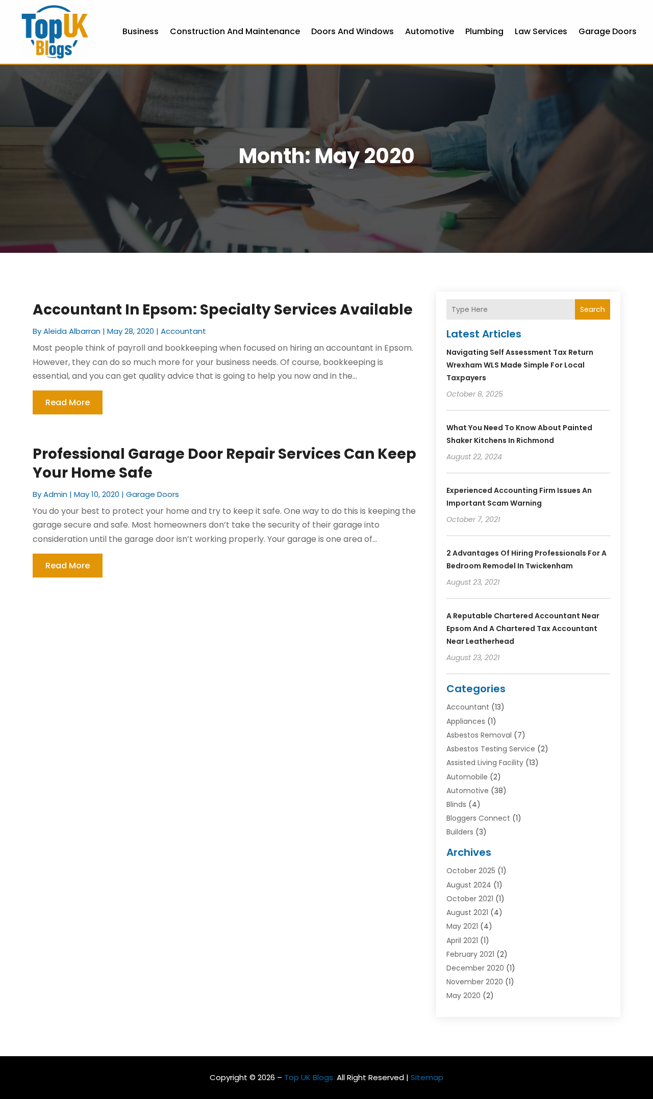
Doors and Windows (352, 31)
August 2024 (468, 885)
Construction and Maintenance (235, 31)
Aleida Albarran (72, 331)
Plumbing (484, 31)
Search (592, 309)
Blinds (456, 804)
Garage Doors (608, 31)
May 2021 (462, 926)
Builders (459, 832)
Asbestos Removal (479, 735)
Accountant (183, 331)
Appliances (465, 721)
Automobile (467, 777)
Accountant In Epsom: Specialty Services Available (223, 310)
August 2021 (467, 912)
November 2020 (474, 982)
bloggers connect (478, 818)
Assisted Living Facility (484, 762)
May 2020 (463, 995)
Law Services (541, 31)
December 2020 (475, 968)
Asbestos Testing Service (490, 749)
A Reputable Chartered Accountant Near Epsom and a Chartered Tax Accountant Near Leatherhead (522, 628)
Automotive (429, 31)
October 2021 (469, 899)
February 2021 (470, 954)
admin (55, 494)
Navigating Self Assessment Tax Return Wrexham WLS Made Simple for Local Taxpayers (519, 365)
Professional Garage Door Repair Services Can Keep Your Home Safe (224, 463)
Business (140, 31)
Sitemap (427, 1077)
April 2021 (462, 940)
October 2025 (470, 871)
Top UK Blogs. (309, 1077)
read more (67, 402)
